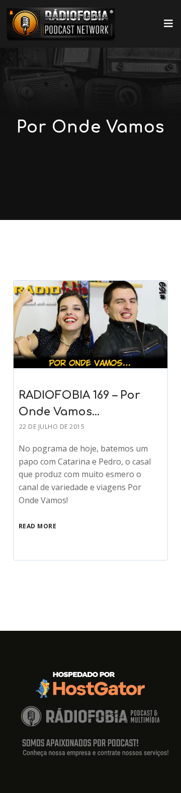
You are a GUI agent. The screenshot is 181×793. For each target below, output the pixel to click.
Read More (38, 526)
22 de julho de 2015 (52, 426)
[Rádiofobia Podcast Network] (61, 24)
